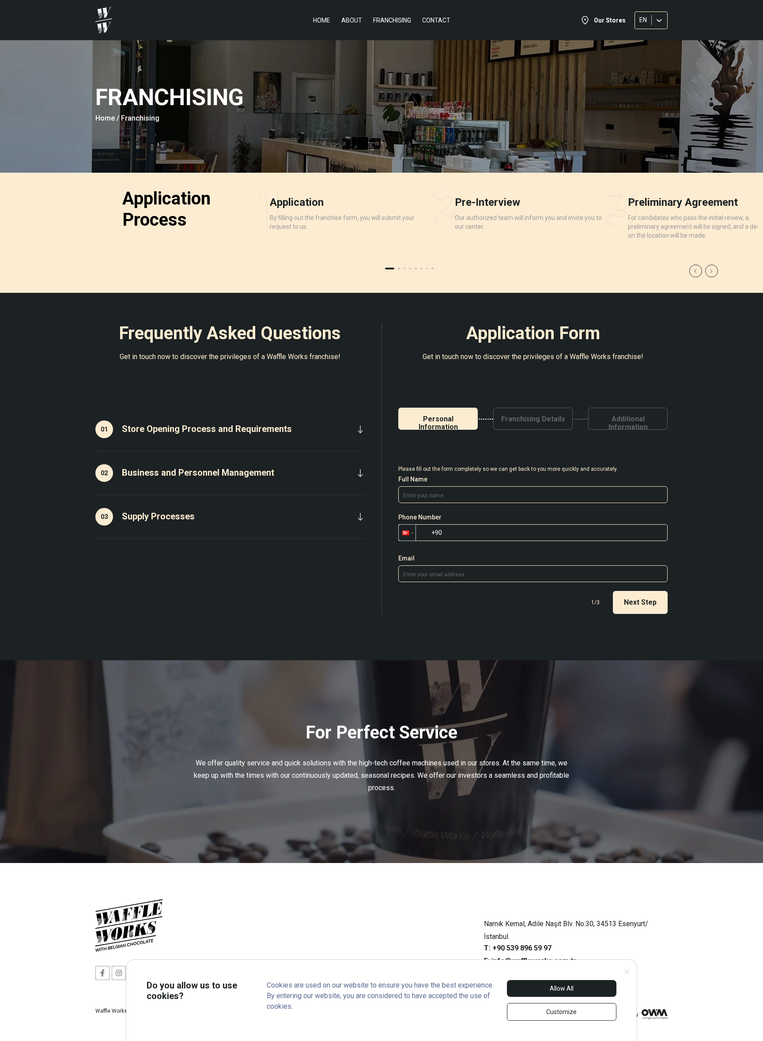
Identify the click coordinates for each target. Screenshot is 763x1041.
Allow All (562, 988)
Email (406, 558)
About (351, 20)
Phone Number (420, 517)
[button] (407, 533)
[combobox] (640, 20)
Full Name (412, 479)
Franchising (392, 20)
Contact (436, 20)
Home (321, 20)
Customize (561, 1011)
